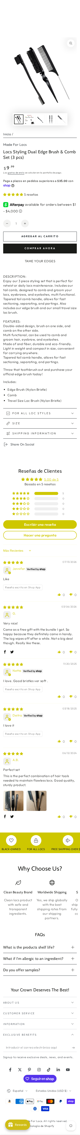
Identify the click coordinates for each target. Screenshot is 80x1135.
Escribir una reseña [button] (40, 524)
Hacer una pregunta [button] (40, 535)
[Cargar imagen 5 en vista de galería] (61, 119)
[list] (40, 900)
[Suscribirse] (74, 1047)
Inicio (7, 134)
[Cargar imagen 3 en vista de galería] (40, 119)
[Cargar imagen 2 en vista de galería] (29, 119)
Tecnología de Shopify (40, 1126)
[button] (13, 194)
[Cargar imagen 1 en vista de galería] (18, 119)
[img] (13, 562)
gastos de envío (16, 172)
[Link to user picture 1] (13, 801)
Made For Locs (15, 144)
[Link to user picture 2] (36, 801)
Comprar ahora (40, 248)
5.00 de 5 (51, 479)
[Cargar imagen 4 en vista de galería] (50, 119)
